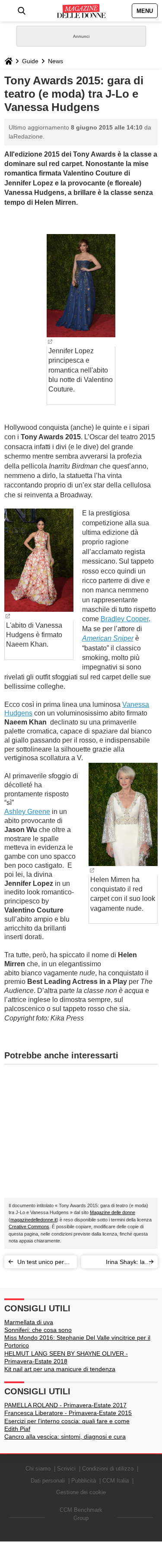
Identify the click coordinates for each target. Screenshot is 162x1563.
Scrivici (66, 1468)
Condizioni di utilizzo (107, 1468)
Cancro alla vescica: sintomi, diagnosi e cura (65, 1436)
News (55, 61)
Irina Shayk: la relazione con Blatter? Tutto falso (119, 1263)
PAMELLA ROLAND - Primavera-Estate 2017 (65, 1405)
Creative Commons (29, 1226)
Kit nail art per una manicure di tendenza (59, 1369)
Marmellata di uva (28, 1322)
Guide (30, 61)
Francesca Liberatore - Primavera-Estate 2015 (68, 1412)
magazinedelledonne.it (33, 1219)
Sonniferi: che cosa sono (38, 1329)
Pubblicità (83, 1480)
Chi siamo (38, 1468)
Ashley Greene (27, 811)
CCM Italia (115, 1480)
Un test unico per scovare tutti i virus (42, 1263)
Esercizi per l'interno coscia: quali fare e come (67, 1421)
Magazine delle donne (112, 1212)
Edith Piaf (17, 1428)
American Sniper (107, 638)
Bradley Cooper (125, 619)
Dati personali (48, 1480)
